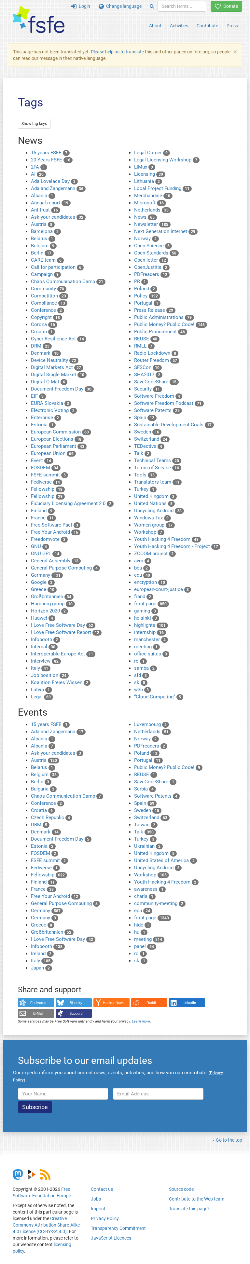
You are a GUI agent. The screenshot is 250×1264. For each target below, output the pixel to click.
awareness (148, 889)
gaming (145, 611)
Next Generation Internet (164, 231)
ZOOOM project (154, 553)
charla (143, 896)
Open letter (150, 260)
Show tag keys (34, 123)
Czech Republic (50, 817)
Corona (43, 324)
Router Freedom (155, 360)
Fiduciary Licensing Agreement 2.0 (71, 503)
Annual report (49, 203)
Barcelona (45, 231)
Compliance (48, 303)
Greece (42, 589)
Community (47, 289)
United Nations (153, 503)
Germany (46, 575)
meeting (146, 647)
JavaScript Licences (111, 1238)
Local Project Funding (161, 188)
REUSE (145, 339)
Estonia (42, 425)
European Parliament (57, 446)
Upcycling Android (158, 511)
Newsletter (151, 224)
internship (149, 632)
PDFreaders (150, 274)
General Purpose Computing (64, 568)
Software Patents (157, 410)
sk (139, 682)
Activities (179, 25)
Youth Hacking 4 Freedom (166, 539)
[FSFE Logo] (38, 20)
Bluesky (76, 1003)
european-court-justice (161, 589)
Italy (39, 668)
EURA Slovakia (50, 403)
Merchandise (152, 196)
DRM (40, 346)
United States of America (164, 860)
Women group (153, 525)
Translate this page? (189, 1208)
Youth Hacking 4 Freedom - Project (176, 546)
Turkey (144, 489)
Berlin (41, 253)
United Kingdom (154, 496)
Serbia (144, 789)
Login (83, 6)
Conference (46, 310)
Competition (48, 296)
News (144, 217)
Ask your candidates (57, 217)
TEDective (148, 446)
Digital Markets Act (56, 367)
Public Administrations (163, 317)
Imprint (98, 1208)
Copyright (45, 317)
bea (141, 568)
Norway (145, 238)
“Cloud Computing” (157, 697)
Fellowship (46, 489)
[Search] (152, 6)
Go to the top (229, 1140)
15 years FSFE (49, 153)
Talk (141, 453)
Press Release (153, 310)
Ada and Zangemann (57, 188)
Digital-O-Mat (48, 382)
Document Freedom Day (61, 389)
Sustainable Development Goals (173, 425)
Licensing (148, 174)
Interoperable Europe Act (62, 654)
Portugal (146, 303)
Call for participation (56, 267)
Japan (40, 968)
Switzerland (150, 439)
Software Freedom (157, 396)
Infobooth (44, 639)
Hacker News (114, 1003)
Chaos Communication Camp (67, 281)
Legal (41, 697)
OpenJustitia (150, 267)
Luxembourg (150, 724)
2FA (38, 167)
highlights (150, 625)
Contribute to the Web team (196, 1199)
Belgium (42, 246)
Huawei (42, 618)
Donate (229, 6)
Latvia (40, 690)
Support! (76, 1013)
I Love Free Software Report (65, 632)
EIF (37, 396)
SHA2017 (147, 375)
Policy (146, 296)
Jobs (96, 1199)
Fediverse (45, 482)
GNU (39, 546)
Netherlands (151, 210)
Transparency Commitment (118, 1228)
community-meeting (158, 903)
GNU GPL (45, 553)
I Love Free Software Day (62, 625)
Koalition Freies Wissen (59, 682)
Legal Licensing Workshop (165, 160)
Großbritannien (51, 596)
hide (141, 925)
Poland (144, 289)
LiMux (143, 167)
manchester (150, 639)
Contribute (207, 25)
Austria (41, 224)
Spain (144, 417)
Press (232, 25)
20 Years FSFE (50, 160)
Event (41, 460)
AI (37, 174)
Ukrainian (147, 846)
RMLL (143, 346)
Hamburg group (52, 604)
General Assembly (54, 561)
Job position (48, 675)
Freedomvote (48, 539)
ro (139, 661)
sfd (140, 675)
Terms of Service (156, 468)
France (42, 518)
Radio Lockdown (155, 353)
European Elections (56, 439)
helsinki (145, 618)
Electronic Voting (53, 410)
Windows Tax (151, 518)
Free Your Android (54, 532)
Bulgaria (42, 789)
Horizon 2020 (48, 611)
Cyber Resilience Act (57, 339)
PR (140, 281)
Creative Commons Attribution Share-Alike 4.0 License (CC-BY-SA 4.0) (46, 1225)
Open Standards (155, 253)
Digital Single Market (57, 375)
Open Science (152, 246)
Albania (42, 196)
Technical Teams (156, 460)
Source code (181, 1189)
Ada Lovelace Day (53, 181)
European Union (52, 453)
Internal (43, 647)
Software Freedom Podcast (167, 403)
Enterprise (45, 417)
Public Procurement (159, 332)
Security (147, 389)
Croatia (42, 332)
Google (41, 582)
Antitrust (44, 210)
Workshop (148, 532)
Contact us (102, 1189)
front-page (150, 604)
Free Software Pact (54, 525)
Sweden (146, 432)
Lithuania (147, 181)
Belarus (42, 238)
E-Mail (38, 1013)
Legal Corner (151, 153)
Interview (45, 661)
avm (141, 561)
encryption (149, 582)
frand (142, 596)
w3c (141, 690)
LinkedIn (189, 1003)
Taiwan (144, 825)
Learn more (141, 1021)
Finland (41, 511)
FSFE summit (48, 475)
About (155, 25)
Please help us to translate (117, 51)
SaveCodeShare (155, 382)
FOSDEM (44, 468)
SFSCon (147, 367)
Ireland (41, 953)
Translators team (156, 482)
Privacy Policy (105, 1218)
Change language (123, 6)
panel (144, 946)
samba (144, 668)
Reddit (151, 1003)
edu (142, 575)
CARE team (46, 260)
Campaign (45, 274)
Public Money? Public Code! (169, 324)
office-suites (150, 654)
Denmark (45, 353)
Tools (144, 475)
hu (139, 932)
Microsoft (149, 203)
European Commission (60, 432)
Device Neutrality (53, 360)
